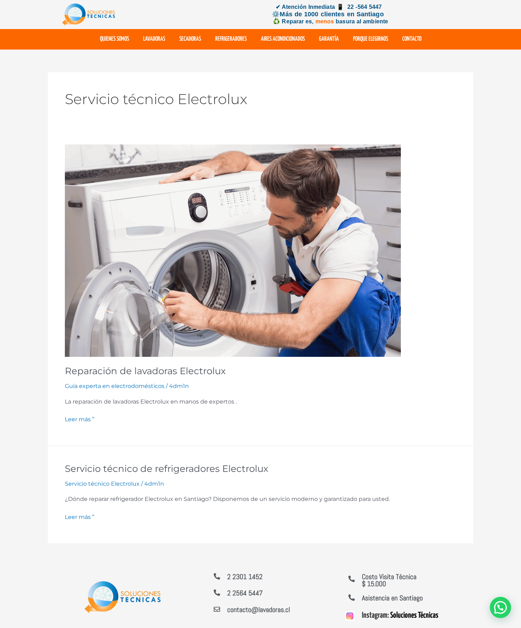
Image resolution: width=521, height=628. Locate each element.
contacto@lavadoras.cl (258, 609)
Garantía (329, 39)
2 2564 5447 (245, 593)
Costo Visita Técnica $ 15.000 (389, 580)
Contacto (411, 39)
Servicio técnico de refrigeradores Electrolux (166, 468)
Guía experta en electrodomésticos (114, 386)
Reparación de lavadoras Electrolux (145, 371)
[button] (500, 607)
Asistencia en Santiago (392, 598)
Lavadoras (154, 39)
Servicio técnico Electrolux (102, 483)
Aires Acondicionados (283, 39)
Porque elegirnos (370, 39)
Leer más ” (79, 419)
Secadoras (190, 39)
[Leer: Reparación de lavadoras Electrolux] (233, 250)
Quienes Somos (114, 39)
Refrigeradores (231, 39)
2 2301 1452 (245, 576)
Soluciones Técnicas (414, 615)
